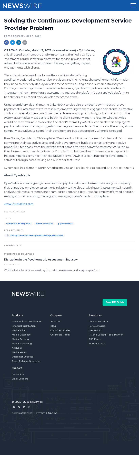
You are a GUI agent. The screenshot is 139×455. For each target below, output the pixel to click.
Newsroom (95, 330)
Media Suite (18, 330)
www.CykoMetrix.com (18, 203)
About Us (55, 321)
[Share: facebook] (6, 42)
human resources (44, 224)
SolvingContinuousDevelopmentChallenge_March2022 (36, 235)
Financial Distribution (24, 325)
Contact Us (18, 374)
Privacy (40, 413)
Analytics (17, 347)
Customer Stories (60, 330)
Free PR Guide (115, 302)
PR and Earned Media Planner (106, 334)
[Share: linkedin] (19, 42)
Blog (53, 325)
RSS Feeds (95, 339)
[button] (133, 5)
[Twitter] (19, 407)
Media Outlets (97, 343)
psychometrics (65, 224)
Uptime (52, 413)
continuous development (18, 224)
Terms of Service (22, 413)
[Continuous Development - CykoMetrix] (116, 62)
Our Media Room (60, 334)
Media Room (19, 352)
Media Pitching (20, 339)
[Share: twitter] (13, 42)
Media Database (21, 334)
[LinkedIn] (24, 407)
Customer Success (22, 356)
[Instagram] (29, 407)
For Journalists (97, 325)
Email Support (20, 378)
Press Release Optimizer (26, 361)
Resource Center (98, 321)
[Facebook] (14, 407)
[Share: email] (25, 42)
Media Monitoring (22, 343)
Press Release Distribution (27, 321)
